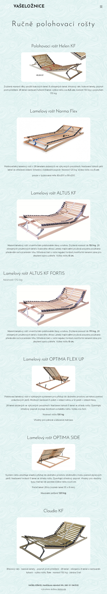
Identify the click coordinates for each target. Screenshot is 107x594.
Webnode (62, 589)
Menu (101, 6)
